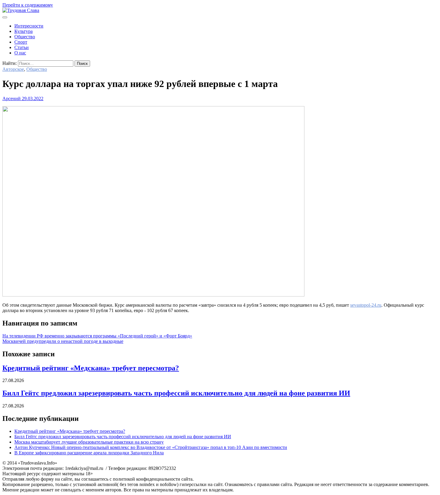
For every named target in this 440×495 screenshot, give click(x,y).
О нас (20, 52)
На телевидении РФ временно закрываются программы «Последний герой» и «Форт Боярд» (97, 335)
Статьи (21, 47)
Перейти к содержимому (27, 4)
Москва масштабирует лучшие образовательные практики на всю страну (89, 441)
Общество (24, 36)
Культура (23, 31)
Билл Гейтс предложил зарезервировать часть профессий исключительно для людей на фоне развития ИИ (176, 393)
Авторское (13, 69)
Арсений (11, 98)
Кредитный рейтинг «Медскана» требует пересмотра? (90, 368)
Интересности (28, 25)
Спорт (20, 42)
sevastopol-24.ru (365, 305)
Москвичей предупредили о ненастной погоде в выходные (62, 341)
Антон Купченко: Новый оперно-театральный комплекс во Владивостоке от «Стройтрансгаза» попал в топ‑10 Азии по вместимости (150, 447)
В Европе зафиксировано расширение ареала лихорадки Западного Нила (89, 452)
